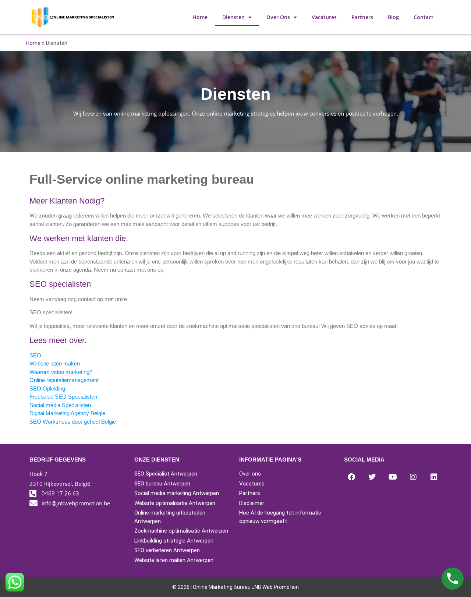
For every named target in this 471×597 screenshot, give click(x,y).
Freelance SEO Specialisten (63, 396)
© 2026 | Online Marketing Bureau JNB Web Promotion (235, 587)
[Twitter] (372, 477)
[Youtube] (392, 477)
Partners (362, 17)
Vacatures (324, 17)
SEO (35, 355)
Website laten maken (54, 363)
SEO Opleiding (47, 388)
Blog (393, 17)
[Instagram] (413, 477)
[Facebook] (351, 477)
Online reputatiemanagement (64, 380)
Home (200, 17)
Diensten (233, 17)
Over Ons (278, 17)
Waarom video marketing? (60, 372)
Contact (423, 17)
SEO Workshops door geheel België (72, 421)
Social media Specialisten (60, 405)
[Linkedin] (433, 477)
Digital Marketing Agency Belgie (67, 413)
